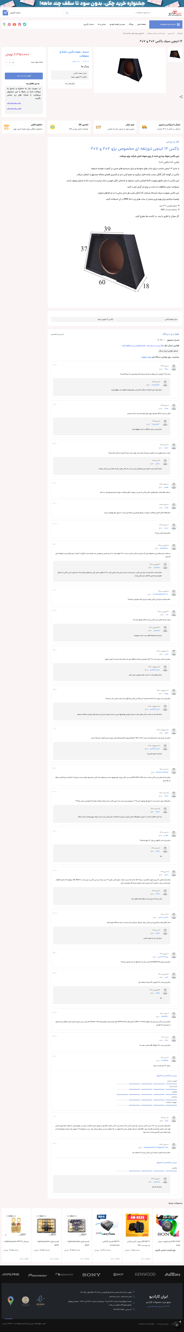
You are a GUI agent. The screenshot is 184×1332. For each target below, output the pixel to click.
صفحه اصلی (141, 24)
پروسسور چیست (162, 1324)
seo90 (10, 1323)
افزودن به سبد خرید (24, 76)
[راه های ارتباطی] (176, 1324)
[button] (5, 12)
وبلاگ (131, 24)
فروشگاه (179, 33)
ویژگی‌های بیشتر (70, 83)
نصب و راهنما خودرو (117, 24)
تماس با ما (102, 24)
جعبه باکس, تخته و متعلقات (156, 33)
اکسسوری (171, 33)
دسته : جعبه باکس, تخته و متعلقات (74, 54)
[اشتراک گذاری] (181, 97)
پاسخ (160, 369)
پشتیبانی (4, 1323)
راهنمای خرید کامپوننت (146, 1324)
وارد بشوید (146, 357)
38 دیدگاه (76, 61)
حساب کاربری (89, 24)
